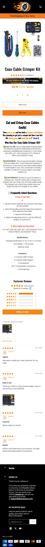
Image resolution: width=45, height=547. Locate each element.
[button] (40, 6)
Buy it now (22, 113)
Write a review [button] (22, 312)
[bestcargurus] (21, 6)
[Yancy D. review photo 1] (8, 400)
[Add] (27, 95)
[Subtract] (17, 95)
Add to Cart (22, 105)
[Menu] (3, 6)
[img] (7, 348)
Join (32, 522)
